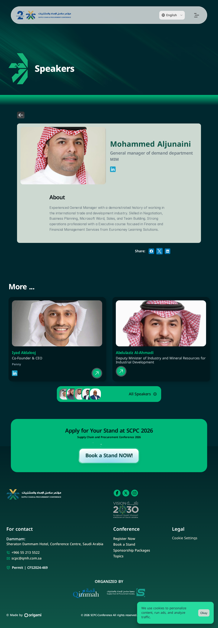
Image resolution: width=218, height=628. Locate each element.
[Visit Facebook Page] (117, 493)
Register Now (124, 538)
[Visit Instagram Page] (134, 493)
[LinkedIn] (113, 169)
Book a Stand (124, 544)
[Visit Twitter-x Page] (126, 493)
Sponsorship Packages (131, 550)
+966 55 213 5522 (25, 552)
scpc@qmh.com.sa (26, 558)
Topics (118, 556)
